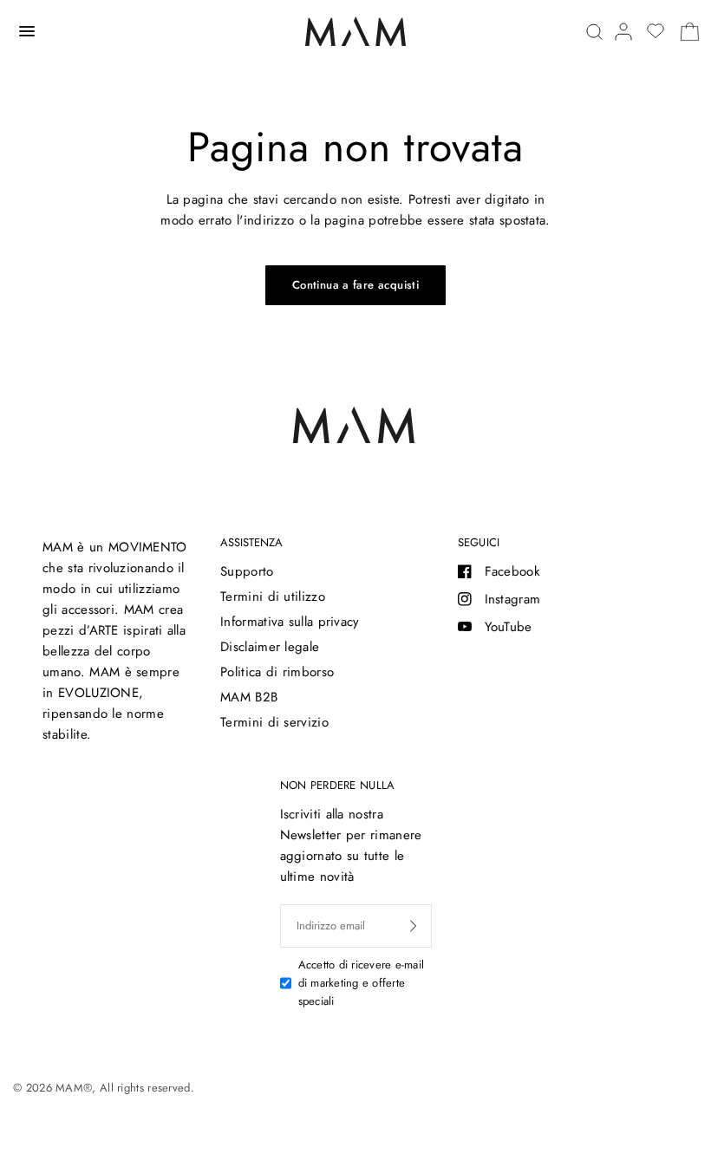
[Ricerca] (594, 31)
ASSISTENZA (251, 542)
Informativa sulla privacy (290, 621)
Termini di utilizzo (272, 596)
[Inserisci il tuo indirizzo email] (413, 926)
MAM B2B (248, 697)
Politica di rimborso (277, 671)
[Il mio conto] (623, 32)
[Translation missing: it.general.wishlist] (655, 31)
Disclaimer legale (269, 646)
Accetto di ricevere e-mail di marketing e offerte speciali (361, 982)
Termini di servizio (274, 722)
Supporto (246, 571)
